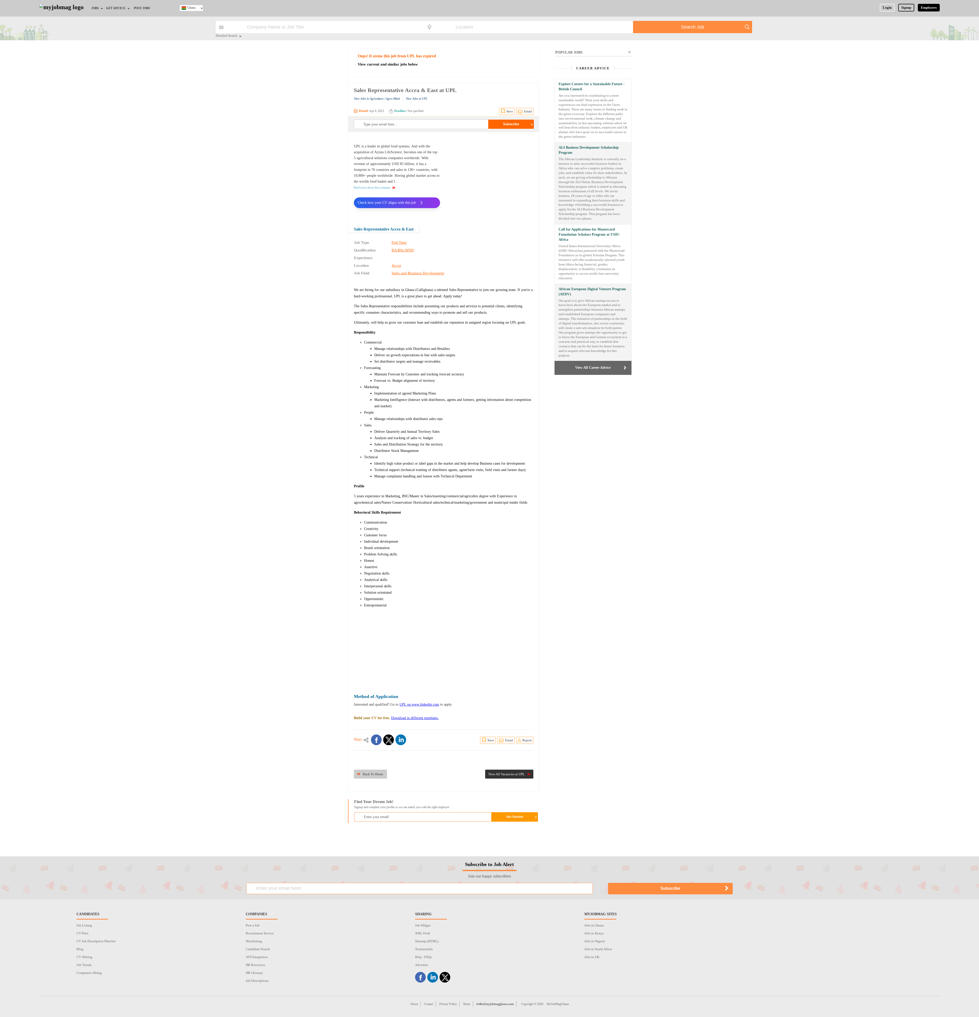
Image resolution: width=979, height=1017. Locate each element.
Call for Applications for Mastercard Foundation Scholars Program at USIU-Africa (589, 234)
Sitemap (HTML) (427, 941)
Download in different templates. (415, 718)
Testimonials (424, 949)
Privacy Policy (448, 1004)
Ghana (191, 7)
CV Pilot (82, 933)
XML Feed (422, 933)
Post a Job (253, 925)
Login (887, 7)
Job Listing (84, 925)
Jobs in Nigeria (594, 941)
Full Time (399, 242)
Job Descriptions (257, 981)
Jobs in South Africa (598, 949)
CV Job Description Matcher (96, 941)
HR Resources (255, 965)
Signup (906, 7)
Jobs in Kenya (594, 933)
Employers (929, 7)
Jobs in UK (591, 957)
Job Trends (84, 965)
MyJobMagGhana (558, 1004)
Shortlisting (254, 941)
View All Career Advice (593, 368)
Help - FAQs (423, 957)
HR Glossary (254, 973)
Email (528, 111)
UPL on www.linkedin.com (419, 704)
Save (509, 111)
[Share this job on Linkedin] (400, 739)
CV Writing (84, 957)
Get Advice (115, 8)
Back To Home (373, 774)
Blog (79, 949)
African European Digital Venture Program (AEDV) (592, 291)
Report (527, 740)
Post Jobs (142, 8)
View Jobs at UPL (417, 98)
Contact (428, 1004)
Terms (466, 1004)
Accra (396, 265)
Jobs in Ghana (594, 925)
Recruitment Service (260, 933)
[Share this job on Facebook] (376, 739)
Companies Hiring (89, 973)
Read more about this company (372, 187)
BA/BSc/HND (403, 250)
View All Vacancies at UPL (506, 774)
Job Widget (423, 925)
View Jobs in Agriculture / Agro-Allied (377, 98)
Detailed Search (226, 35)
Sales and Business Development (418, 273)
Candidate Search (258, 949)
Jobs (95, 8)
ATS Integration (257, 957)
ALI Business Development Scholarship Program (589, 150)
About (414, 1004)
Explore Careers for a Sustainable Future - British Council (592, 86)
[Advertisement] (490, 175)
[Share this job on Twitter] (388, 739)
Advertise (421, 965)
